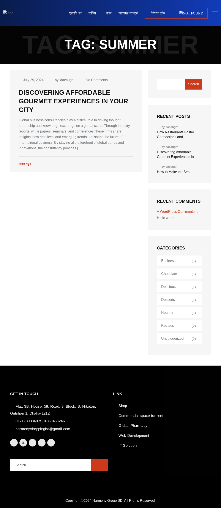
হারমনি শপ (75, 13)
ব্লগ (109, 13)
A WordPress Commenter (176, 211)
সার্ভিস (92, 13)
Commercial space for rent (140, 416)
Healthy (167, 312)
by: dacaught (64, 80)
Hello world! (166, 218)
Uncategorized (172, 338)
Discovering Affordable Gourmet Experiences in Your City (73, 101)
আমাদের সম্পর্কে (128, 13)
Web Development (133, 436)
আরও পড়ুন (25, 164)
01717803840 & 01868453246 (40, 421)
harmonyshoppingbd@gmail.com (43, 429)
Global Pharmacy (132, 426)
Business (168, 261)
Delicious (168, 287)
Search (193, 84)
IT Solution (127, 445)
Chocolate (169, 274)
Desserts (168, 299)
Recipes (167, 325)
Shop (122, 406)
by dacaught (169, 127)
